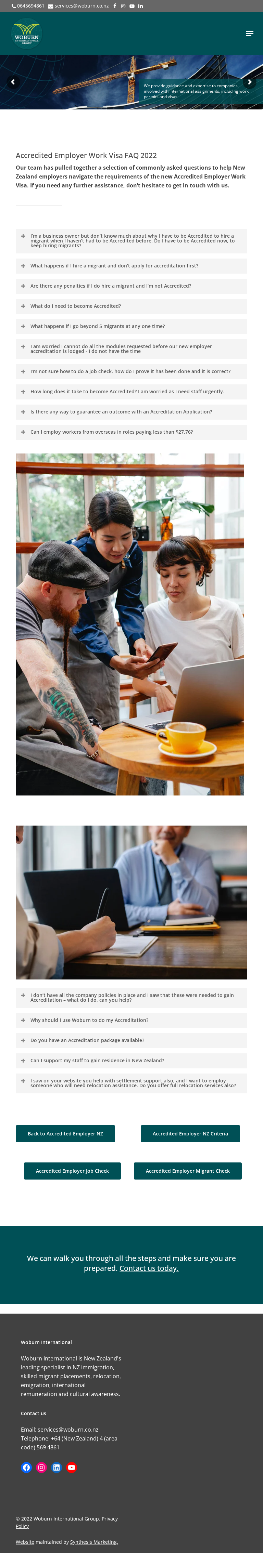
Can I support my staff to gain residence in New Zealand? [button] (97, 1060)
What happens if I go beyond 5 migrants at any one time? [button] (97, 326)
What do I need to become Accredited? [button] (75, 306)
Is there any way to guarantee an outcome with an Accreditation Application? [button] (121, 411)
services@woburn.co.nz (82, 5)
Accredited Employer (202, 176)
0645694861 (31, 5)
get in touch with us (200, 185)
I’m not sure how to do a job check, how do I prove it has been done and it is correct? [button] (130, 371)
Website (25, 1542)
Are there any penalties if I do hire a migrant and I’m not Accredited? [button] (110, 285)
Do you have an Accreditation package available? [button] (87, 1040)
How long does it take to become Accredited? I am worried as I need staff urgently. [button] (127, 391)
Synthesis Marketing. (94, 1542)
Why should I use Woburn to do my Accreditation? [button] (89, 1020)
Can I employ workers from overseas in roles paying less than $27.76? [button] (111, 432)
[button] (249, 33)
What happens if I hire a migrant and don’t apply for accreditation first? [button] (114, 265)
